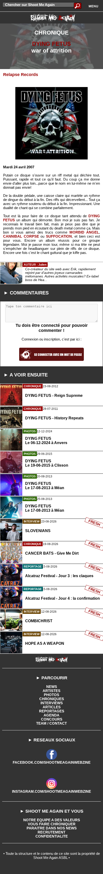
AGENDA (51, 715)
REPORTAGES (51, 711)
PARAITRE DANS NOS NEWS (52, 828)
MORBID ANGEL (84, 232)
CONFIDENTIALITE (51, 836)
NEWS (51, 687)
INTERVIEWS (51, 703)
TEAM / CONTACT (51, 723)
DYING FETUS (51, 44)
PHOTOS (51, 695)
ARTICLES (52, 707)
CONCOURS (51, 719)
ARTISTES (51, 691)
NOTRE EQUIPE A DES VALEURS (51, 820)
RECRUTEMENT (51, 832)
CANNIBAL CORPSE (21, 236)
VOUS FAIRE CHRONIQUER (51, 824)
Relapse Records (20, 74)
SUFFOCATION (59, 236)
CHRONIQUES (51, 699)
